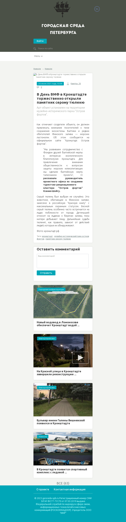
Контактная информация (69, 489)
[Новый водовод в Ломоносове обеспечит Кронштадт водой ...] (63, 301)
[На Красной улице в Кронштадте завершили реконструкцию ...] (63, 350)
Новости (37, 69)
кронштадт (47, 236)
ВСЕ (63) (63, 483)
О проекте (42, 489)
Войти (40, 41)
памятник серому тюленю (58, 239)
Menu (37, 56)
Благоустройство (47, 338)
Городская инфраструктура (51, 289)
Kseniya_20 (76, 83)
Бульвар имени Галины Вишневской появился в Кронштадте (61, 422)
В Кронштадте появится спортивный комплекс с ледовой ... (62, 471)
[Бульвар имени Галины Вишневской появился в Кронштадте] (63, 399)
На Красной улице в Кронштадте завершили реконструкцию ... (59, 373)
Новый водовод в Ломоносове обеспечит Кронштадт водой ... (58, 324)
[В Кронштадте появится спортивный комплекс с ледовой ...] (63, 448)
